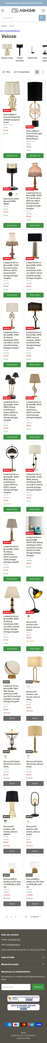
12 (26, 916)
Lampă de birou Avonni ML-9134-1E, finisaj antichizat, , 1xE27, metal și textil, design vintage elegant (11, 554)
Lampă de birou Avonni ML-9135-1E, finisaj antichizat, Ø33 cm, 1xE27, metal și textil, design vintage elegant (11, 340)
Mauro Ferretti (8, 125)
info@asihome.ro (13, 944)
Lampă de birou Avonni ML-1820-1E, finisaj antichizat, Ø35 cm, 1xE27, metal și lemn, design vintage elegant (11, 624)
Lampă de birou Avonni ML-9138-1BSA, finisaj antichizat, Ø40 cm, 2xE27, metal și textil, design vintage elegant (34, 482)
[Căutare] (42, 18)
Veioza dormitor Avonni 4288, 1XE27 (11, 201)
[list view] (43, 72)
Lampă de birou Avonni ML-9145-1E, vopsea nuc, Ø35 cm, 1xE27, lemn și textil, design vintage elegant (11, 270)
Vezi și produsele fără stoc (10, 31)
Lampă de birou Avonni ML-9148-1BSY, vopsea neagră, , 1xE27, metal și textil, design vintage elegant (34, 340)
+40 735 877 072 (14, 939)
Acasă (3, 26)
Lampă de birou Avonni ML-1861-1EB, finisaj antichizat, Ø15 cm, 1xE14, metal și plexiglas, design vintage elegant (12, 693)
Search (23, 1033)
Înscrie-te (38, 986)
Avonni (5, 206)
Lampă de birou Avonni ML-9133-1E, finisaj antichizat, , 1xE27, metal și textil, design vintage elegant (34, 410)
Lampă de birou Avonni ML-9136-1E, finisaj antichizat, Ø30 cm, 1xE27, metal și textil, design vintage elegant (34, 270)
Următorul (34, 916)
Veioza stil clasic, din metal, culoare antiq (12, 764)
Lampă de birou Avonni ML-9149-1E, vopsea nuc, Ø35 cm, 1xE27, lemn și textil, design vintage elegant (34, 201)
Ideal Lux (6, 889)
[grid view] (37, 72)
